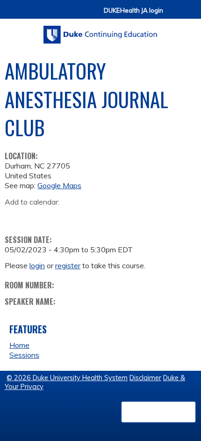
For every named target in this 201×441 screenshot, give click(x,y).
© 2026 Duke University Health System (67, 378)
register (67, 265)
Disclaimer (145, 378)
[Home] (100, 31)
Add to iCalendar (56, 215)
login (37, 265)
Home (19, 345)
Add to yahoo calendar (35, 216)
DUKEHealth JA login (133, 10)
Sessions (24, 355)
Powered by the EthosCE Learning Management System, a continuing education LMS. (158, 412)
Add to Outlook (78, 216)
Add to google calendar (14, 216)
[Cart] (174, 15)
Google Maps (59, 185)
